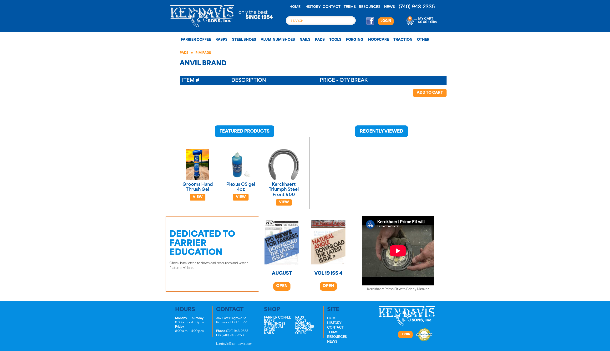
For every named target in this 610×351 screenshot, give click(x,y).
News (389, 7)
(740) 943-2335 (417, 7)
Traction (402, 40)
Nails (305, 40)
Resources (369, 7)
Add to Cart (430, 93)
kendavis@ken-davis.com (234, 344)
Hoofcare (378, 40)
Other (423, 40)
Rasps (221, 40)
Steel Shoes (244, 40)
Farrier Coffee (196, 40)
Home (295, 7)
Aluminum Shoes (278, 40)
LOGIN (386, 21)
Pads (320, 40)
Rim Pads (203, 53)
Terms (350, 7)
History (313, 7)
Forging (355, 40)
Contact (332, 7)
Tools (335, 40)
